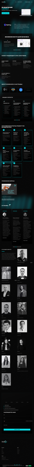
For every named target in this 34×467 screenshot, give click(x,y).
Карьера (3, 453)
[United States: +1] (4, 421)
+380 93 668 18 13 (7, 405)
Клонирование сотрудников (5, 459)
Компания (3, 447)
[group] (7, 108)
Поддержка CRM (4, 458)
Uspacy (18, 453)
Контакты (3, 452)
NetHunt (18, 452)
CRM (17, 447)
